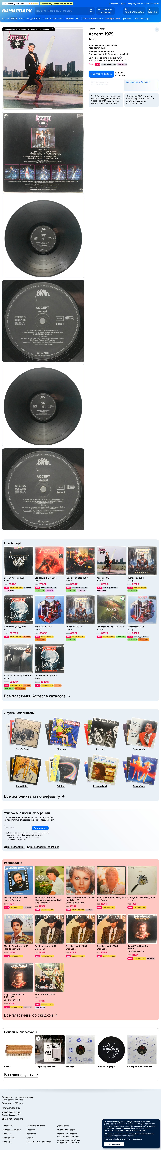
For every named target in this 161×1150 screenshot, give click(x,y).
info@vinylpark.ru (135, 4)
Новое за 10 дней (29, 18)
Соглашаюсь (114, 1144)
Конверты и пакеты (11, 1129)
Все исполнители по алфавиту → (34, 796)
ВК (6, 1119)
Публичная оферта (66, 1129)
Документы (63, 1125)
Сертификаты (112, 18)
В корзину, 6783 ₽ (101, 74)
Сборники (69, 18)
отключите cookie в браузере (116, 1130)
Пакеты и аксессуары (93, 18)
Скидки (46, 18)
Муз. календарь (142, 18)
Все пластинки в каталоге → (37, 696)
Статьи (30, 1137)
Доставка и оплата (36, 1125)
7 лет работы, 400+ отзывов (20, 4)
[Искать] (90, 11)
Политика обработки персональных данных (68, 1134)
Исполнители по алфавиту (105, 11)
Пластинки (7, 1125)
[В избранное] (157, 29)
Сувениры (126, 18)
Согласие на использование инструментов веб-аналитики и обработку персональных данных (129, 1134)
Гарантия (31, 1129)
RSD (77, 18)
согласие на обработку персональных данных (30, 833)
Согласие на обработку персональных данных (68, 1141)
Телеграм (17, 1119)
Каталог (9, 18)
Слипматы (7, 1133)
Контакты (31, 1133)
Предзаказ (58, 18)
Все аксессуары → (21, 1074)
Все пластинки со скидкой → (31, 1015)
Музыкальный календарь (39, 1141)
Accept (93, 39)
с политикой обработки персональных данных (23, 838)
